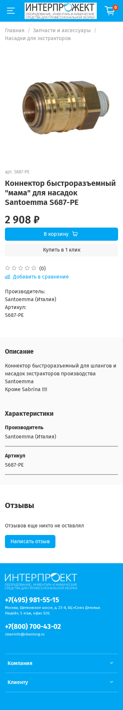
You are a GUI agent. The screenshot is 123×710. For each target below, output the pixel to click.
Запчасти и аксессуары (62, 30)
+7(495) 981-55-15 (32, 600)
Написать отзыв (30, 541)
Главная (15, 30)
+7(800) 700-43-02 (33, 627)
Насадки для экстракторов (38, 38)
